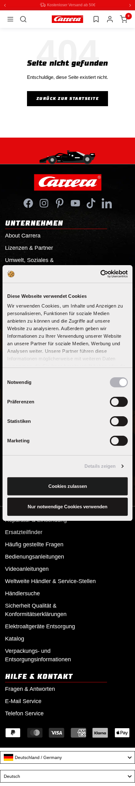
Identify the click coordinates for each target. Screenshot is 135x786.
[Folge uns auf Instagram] (44, 203)
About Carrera (22, 235)
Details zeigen (100, 466)
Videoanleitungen (27, 568)
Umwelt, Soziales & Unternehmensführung (33, 264)
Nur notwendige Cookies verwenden (67, 506)
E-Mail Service (23, 701)
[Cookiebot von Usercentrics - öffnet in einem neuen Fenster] (100, 274)
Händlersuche (22, 593)
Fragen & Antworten (30, 688)
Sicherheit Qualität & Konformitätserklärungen (36, 609)
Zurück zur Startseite (67, 98)
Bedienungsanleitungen (34, 556)
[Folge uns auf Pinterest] (60, 203)
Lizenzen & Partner (29, 247)
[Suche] (23, 19)
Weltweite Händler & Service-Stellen (50, 581)
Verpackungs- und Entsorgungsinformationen (38, 654)
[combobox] (67, 757)
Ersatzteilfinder (23, 532)
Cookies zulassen (67, 486)
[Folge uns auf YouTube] (75, 203)
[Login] (110, 19)
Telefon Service (24, 713)
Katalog (14, 638)
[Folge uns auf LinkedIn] (107, 203)
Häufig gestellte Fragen (34, 544)
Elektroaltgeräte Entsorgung (40, 626)
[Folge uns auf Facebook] (28, 203)
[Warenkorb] (123, 19)
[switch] (119, 402)
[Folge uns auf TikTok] (91, 203)
